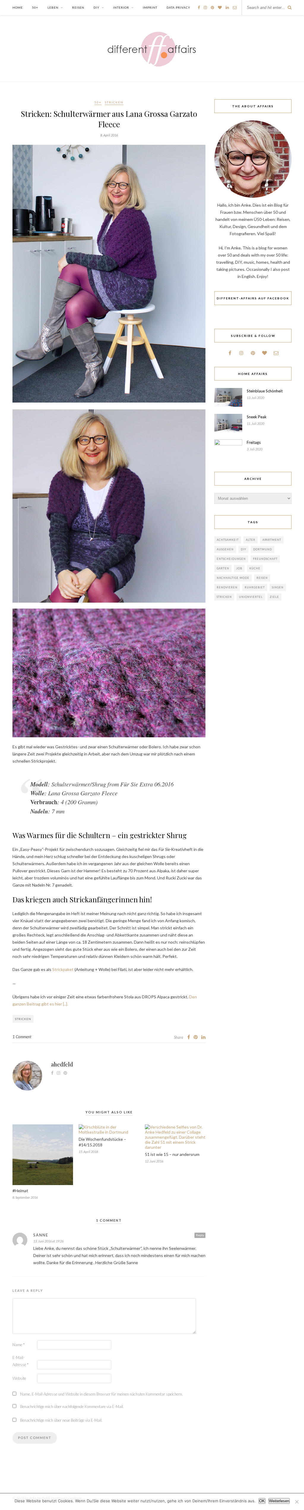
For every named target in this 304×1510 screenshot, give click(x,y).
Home (17, 7)
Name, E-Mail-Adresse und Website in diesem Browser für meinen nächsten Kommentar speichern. (101, 1394)
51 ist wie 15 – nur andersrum (172, 1154)
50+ (35, 7)
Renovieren (227, 587)
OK (262, 1501)
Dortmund (262, 549)
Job (239, 568)
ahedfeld (62, 1064)
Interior (121, 7)
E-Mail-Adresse (20, 1361)
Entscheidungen (231, 558)
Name (18, 1344)
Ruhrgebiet (255, 587)
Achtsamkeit (228, 539)
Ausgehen (225, 549)
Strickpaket (63, 969)
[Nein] (297, 1502)
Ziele (274, 596)
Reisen (78, 7)
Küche (254, 568)
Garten (223, 568)
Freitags (254, 442)
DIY (96, 7)
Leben (53, 7)
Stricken (114, 102)
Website (19, 1378)
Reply (200, 1235)
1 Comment (21, 1036)
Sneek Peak (257, 416)
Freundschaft (265, 558)
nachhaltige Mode (233, 577)
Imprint (150, 7)
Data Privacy (178, 7)
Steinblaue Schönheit (265, 391)
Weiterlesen (279, 1501)
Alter (250, 539)
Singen (278, 587)
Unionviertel (251, 596)
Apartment (271, 539)
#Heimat (20, 1190)
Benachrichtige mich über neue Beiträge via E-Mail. (61, 1420)
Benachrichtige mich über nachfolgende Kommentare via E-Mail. (72, 1406)
